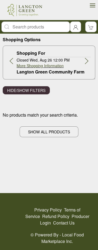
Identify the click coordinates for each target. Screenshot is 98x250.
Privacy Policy (48, 210)
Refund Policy (55, 216)
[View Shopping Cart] (91, 26)
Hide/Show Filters (26, 90)
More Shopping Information (40, 65)
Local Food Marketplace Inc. (62, 238)
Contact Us (64, 223)
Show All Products (49, 131)
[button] (11, 61)
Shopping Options (22, 39)
